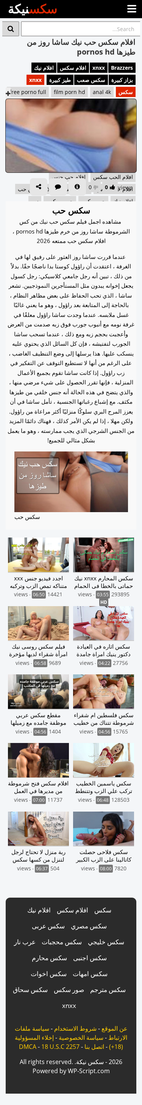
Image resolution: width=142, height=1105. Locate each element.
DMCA (27, 1046)
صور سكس (69, 989)
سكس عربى (48, 926)
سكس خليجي (106, 941)
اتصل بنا (94, 1046)
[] (10, 28)
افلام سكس (73, 67)
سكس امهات (90, 973)
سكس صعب (91, 79)
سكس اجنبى (90, 957)
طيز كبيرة (60, 79)
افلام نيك (44, 67)
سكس (126, 92)
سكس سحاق (30, 989)
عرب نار (25, 941)
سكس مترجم (108, 989)
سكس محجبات (62, 941)
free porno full (27, 92)
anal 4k (102, 92)
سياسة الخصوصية (81, 1037)
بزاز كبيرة (122, 79)
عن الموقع (114, 1028)
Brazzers (122, 67)
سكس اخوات (49, 973)
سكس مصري (89, 926)
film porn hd (69, 92)
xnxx (98, 67)
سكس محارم (49, 957)
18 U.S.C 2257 (60, 1046)
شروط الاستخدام (75, 1028)
